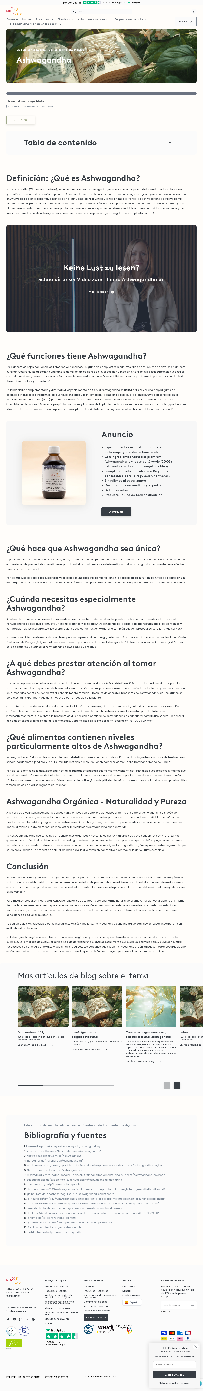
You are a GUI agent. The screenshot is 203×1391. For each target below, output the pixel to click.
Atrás (24, 119)
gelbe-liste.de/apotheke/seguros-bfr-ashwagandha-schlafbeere (70, 1194)
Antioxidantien (14, 106)
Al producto (116, 511)
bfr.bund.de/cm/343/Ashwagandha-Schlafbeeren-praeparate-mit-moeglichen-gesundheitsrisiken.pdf (96, 1189)
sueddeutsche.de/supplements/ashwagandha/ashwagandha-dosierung (74, 1180)
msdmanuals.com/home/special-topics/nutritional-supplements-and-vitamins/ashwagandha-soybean (96, 1165)
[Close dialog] (196, 1346)
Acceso (182, 21)
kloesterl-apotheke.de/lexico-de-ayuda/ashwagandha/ (63, 1146)
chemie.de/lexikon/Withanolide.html (52, 1218)
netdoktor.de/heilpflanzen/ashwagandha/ (55, 1161)
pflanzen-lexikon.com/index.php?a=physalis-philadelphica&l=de (71, 1222)
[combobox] (101, 11)
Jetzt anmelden (174, 1374)
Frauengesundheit (31, 106)
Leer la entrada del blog (32, 1044)
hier (181, 1383)
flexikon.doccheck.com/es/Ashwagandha (54, 1156)
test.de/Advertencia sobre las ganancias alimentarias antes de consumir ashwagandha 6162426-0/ (93, 1203)
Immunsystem (48, 106)
